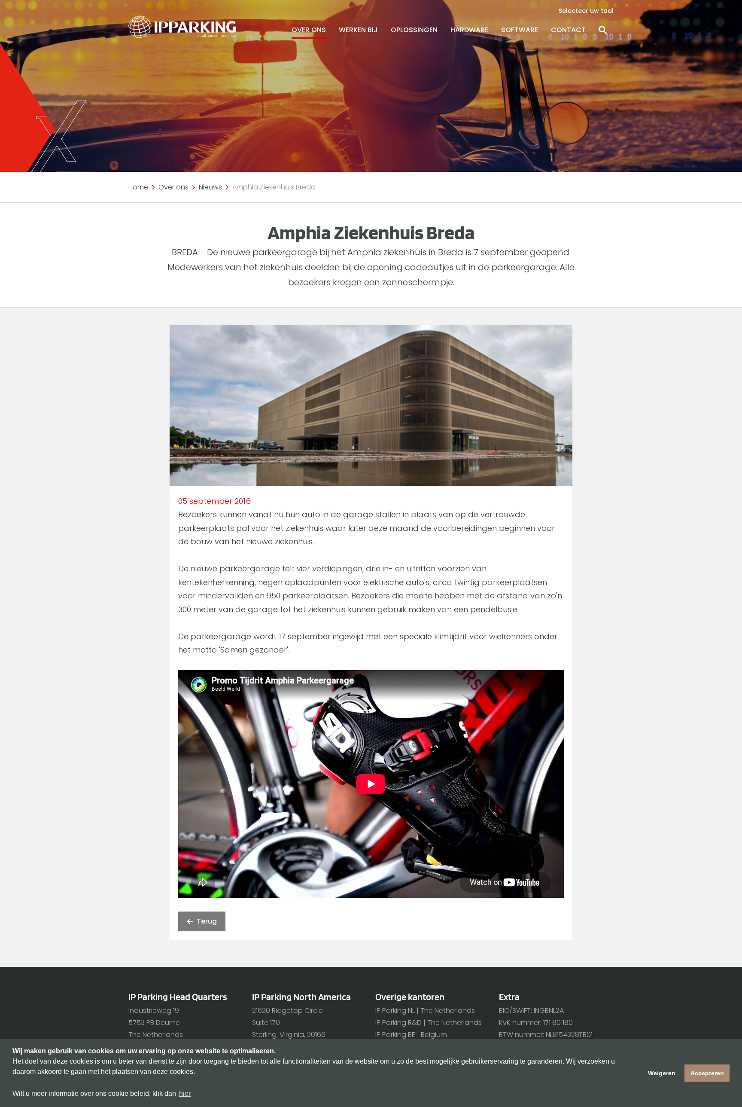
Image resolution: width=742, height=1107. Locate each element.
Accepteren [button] (707, 1073)
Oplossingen (414, 30)
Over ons (309, 30)
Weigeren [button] (661, 1073)
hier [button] (185, 1093)
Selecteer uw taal (586, 10)
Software (519, 30)
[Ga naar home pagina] (182, 26)
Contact (568, 30)
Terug (207, 921)
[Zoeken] (603, 30)
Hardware (469, 30)
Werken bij (358, 30)
